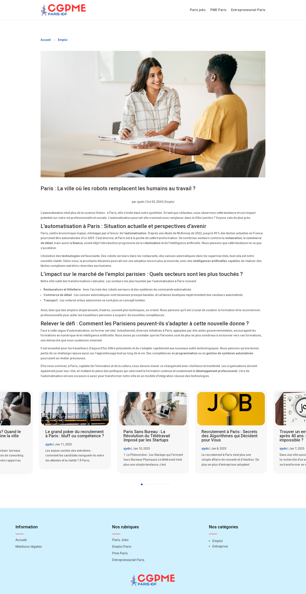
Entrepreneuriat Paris (248, 10)
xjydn (140, 201)
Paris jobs (198, 10)
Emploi (62, 39)
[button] (138, 484)
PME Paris (218, 10)
